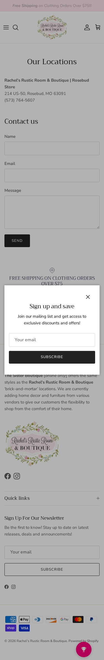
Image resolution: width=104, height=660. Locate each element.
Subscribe (52, 356)
